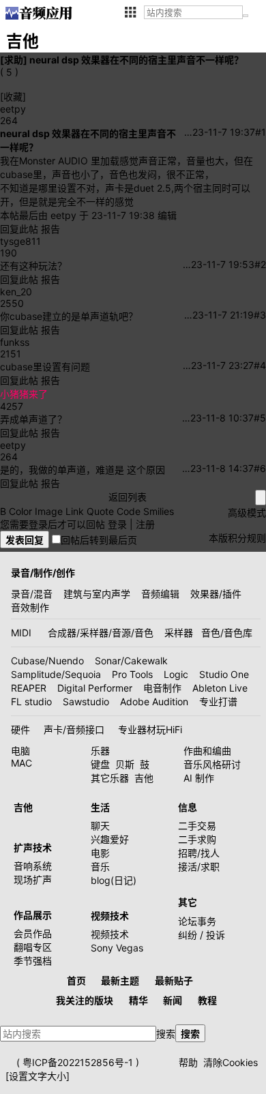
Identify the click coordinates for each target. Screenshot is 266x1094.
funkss (14, 342)
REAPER (28, 688)
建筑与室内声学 (96, 594)
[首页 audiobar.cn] (38, 13)
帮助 (188, 1062)
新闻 (172, 1000)
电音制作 (162, 688)
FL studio (31, 701)
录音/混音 (32, 594)
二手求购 (197, 839)
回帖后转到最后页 (99, 540)
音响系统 (33, 866)
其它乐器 (110, 778)
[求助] (13, 59)
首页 (76, 980)
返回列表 (127, 497)
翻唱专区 (33, 947)
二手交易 (197, 825)
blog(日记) (113, 880)
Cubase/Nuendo (47, 660)
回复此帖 (19, 229)
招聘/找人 (199, 853)
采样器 (178, 632)
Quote (100, 511)
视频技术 (110, 934)
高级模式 (247, 512)
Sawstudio (86, 701)
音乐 (100, 866)
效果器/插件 (215, 594)
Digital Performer (94, 688)
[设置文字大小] (37, 1076)
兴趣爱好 (110, 839)
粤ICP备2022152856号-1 (78, 1062)
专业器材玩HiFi (150, 729)
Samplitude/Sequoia (56, 674)
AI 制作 (198, 778)
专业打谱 (218, 701)
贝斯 (124, 764)
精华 (138, 1000)
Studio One (224, 674)
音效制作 (30, 607)
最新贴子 (174, 980)
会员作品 (33, 933)
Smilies (158, 511)
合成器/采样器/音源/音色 (100, 632)
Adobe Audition (154, 701)
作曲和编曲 (207, 750)
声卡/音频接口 (74, 729)
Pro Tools (132, 674)
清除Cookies (230, 1062)
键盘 (100, 764)
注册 (145, 524)
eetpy (13, 109)
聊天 (100, 825)
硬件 (20, 729)
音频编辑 (160, 594)
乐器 (100, 750)
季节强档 (33, 960)
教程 (207, 1000)
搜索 (165, 1033)
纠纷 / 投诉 (201, 935)
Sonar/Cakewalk (131, 660)
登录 (117, 524)
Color (20, 511)
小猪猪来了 (24, 394)
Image (49, 511)
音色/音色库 (226, 632)
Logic (176, 674)
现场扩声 (33, 879)
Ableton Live (220, 688)
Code (129, 511)
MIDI (21, 632)
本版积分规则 (237, 538)
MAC (21, 763)
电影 (100, 853)
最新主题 (120, 980)
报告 (50, 229)
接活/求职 (199, 866)
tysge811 (20, 241)
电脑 (20, 750)
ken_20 (16, 291)
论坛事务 (197, 921)
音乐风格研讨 (212, 764)
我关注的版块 (84, 1000)
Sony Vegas (117, 947)
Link (74, 511)
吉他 (143, 778)
